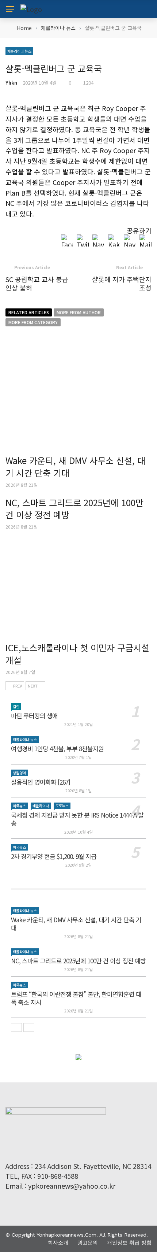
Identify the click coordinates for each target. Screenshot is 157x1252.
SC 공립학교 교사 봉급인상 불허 (36, 283)
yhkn (11, 82)
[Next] (28, 1027)
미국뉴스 (19, 805)
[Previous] (16, 1027)
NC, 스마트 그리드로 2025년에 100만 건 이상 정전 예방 (74, 508)
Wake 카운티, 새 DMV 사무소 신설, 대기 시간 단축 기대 (75, 466)
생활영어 (19, 772)
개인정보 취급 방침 (129, 1242)
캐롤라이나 (40, 805)
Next (33, 686)
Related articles (28, 312)
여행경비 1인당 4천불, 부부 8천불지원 (57, 748)
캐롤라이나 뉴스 (19, 51)
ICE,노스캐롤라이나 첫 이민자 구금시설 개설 (77, 653)
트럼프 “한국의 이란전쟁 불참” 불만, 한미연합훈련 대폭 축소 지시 (76, 998)
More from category (33, 322)
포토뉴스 (62, 805)
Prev (17, 686)
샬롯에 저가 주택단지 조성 (122, 283)
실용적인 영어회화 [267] (40, 781)
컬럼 (16, 706)
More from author (79, 312)
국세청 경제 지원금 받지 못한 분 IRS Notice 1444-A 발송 (77, 818)
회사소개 (58, 1242)
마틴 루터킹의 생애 (34, 715)
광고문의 (87, 1242)
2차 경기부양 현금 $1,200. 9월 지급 (53, 856)
